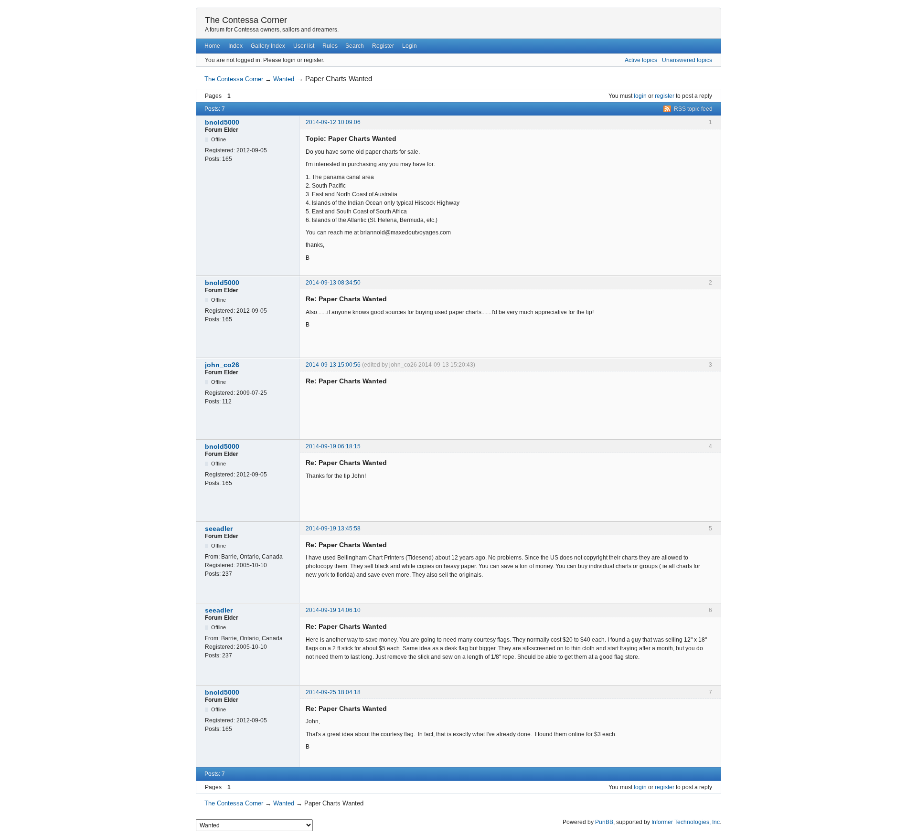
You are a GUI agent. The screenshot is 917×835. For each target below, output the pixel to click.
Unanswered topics (687, 60)
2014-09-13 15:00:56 (333, 364)
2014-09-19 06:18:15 (333, 446)
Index (235, 45)
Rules (330, 45)
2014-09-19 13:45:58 (333, 528)
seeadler (219, 528)
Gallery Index (268, 45)
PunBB (604, 822)
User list (303, 45)
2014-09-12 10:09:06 (333, 122)
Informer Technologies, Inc (685, 822)
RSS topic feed (693, 109)
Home (212, 45)
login (640, 96)
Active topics (641, 60)
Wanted (283, 79)
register (664, 96)
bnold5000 (222, 122)
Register (383, 45)
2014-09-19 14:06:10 (333, 610)
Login (409, 45)
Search (354, 45)
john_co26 (222, 365)
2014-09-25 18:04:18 (333, 692)
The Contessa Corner (246, 20)
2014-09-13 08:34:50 (333, 282)
